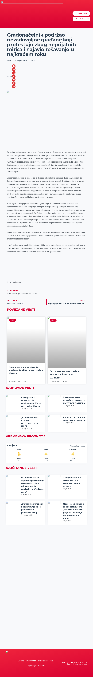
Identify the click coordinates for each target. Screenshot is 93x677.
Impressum (31, 661)
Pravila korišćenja (45, 661)
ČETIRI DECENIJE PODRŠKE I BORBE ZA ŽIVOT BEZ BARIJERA (65, 374)
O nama (21, 661)
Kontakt (41, 665)
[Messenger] (14, 69)
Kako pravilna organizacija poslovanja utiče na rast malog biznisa (26, 370)
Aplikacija (32, 665)
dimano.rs (83, 664)
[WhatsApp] (14, 79)
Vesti (9, 60)
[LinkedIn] (14, 73)
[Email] (14, 86)
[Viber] (14, 76)
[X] (14, 83)
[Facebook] (14, 66)
